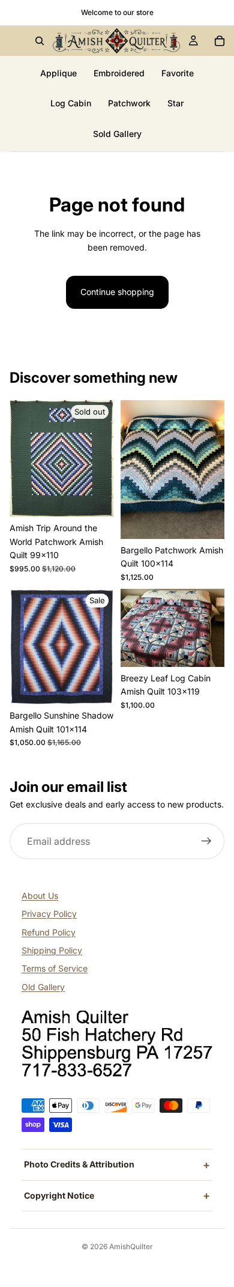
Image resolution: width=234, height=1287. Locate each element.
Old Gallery (43, 987)
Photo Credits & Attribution (79, 1164)
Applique (58, 73)
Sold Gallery (117, 134)
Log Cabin (70, 103)
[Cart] (219, 41)
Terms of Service (55, 968)
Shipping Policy (52, 950)
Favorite (177, 73)
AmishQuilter (131, 1246)
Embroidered (119, 73)
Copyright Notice (59, 1195)
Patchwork (129, 103)
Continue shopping (117, 292)
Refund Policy (49, 932)
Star (175, 103)
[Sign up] (206, 841)
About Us (40, 895)
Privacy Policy (49, 913)
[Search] (39, 41)
